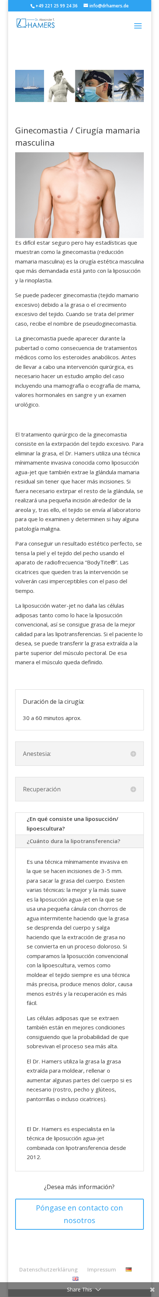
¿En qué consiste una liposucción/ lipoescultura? (72, 823)
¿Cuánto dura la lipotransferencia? (73, 841)
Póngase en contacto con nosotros (79, 1214)
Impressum (101, 1269)
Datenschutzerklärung (48, 1269)
